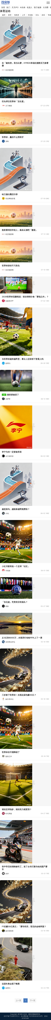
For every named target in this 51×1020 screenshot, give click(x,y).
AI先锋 (22, 7)
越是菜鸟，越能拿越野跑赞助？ (16, 509)
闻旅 (7, 606)
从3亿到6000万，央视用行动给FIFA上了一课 (22, 637)
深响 (7, 141)
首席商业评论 (10, 642)
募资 (9, 15)
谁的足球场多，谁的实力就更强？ (17, 809)
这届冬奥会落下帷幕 (11, 983)
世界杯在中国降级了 (11, 752)
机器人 (29, 7)
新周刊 (7, 363)
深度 (3, 7)
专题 (49, 15)
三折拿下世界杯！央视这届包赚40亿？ (19, 695)
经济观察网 (9, 70)
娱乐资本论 (9, 699)
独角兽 (16, 15)
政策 (43, 15)
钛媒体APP (9, 301)
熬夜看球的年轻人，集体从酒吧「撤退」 (20, 230)
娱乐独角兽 (9, 931)
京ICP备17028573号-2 (11, 1016)
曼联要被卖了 (13, 394)
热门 (8, 7)
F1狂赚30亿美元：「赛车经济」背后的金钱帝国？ (24, 926)
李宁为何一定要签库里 (12, 452)
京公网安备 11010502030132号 (32, 1016)
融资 (3, 15)
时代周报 (8, 814)
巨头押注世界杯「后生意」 (14, 101)
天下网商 (8, 106)
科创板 (30, 15)
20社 (7, 513)
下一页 (32, 1000)
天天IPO (15, 7)
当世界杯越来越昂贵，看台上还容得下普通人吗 (22, 359)
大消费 (45, 7)
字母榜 (7, 571)
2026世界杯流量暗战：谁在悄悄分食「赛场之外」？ (25, 296)
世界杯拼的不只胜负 (11, 265)
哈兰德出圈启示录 (10, 194)
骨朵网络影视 (10, 198)
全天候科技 (9, 456)
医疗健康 (37, 7)
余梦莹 (7, 399)
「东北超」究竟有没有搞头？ (15, 602)
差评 (7, 874)
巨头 (37, 15)
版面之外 (8, 756)
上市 (23, 15)
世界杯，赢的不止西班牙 (13, 137)
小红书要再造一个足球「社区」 (16, 566)
